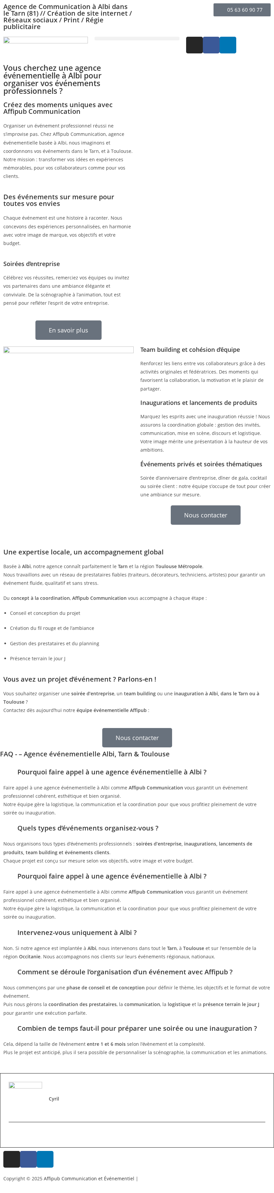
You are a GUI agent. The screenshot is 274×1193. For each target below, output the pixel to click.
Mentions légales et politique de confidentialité (192, 1178)
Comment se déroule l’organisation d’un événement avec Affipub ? (125, 971)
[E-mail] (12, 1135)
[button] (137, 38)
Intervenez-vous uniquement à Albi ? (77, 932)
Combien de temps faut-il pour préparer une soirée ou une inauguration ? (137, 1028)
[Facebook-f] (211, 45)
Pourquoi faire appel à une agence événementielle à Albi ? (112, 771)
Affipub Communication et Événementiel (89, 1178)
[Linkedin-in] (228, 45)
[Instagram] (194, 45)
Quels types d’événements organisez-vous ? (87, 827)
